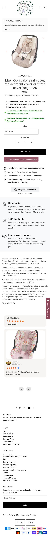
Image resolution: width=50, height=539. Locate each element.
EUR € (30, 522)
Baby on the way (9, 462)
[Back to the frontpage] (5, 21)
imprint (5, 431)
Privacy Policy (8, 434)
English (20, 522)
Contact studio (8, 475)
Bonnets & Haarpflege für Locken (15, 457)
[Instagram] (20, 408)
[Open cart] (44, 8)
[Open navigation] (4, 8)
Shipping (17, 95)
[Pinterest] (24, 408)
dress (5, 459)
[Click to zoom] (43, 38)
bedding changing (9, 467)
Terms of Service (9, 478)
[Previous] (6, 51)
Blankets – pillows (10, 465)
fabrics (5, 473)
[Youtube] (29, 408)
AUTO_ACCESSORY (14, 21)
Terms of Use (8, 442)
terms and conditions (11, 444)
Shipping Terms (9, 439)
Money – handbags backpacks (14, 470)
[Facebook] (16, 408)
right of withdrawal (10, 481)
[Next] (43, 51)
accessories (7, 454)
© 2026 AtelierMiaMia (11, 515)
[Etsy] (33, 408)
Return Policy (8, 437)
